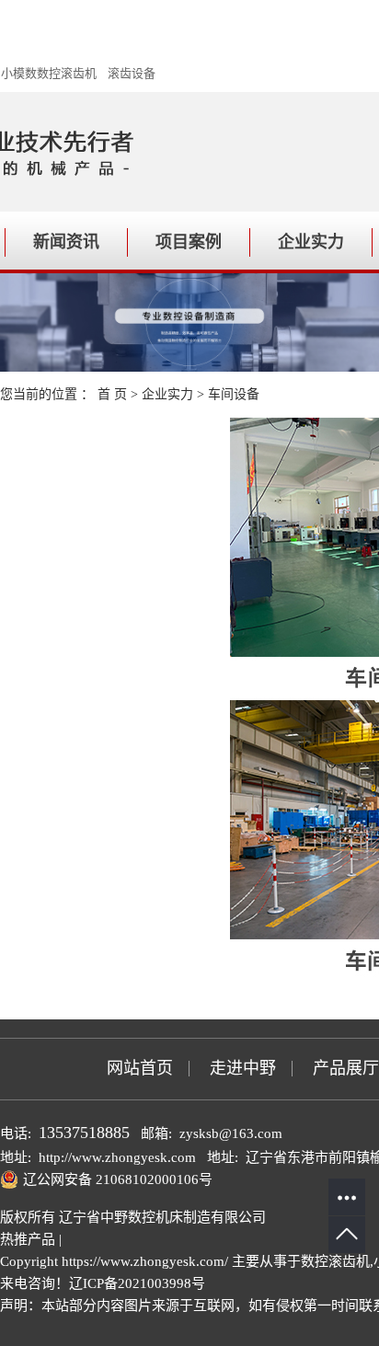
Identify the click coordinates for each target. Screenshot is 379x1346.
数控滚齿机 (335, 1261)
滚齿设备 (131, 73)
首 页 (112, 394)
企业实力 (311, 242)
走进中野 (243, 1068)
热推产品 (27, 1239)
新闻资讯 (66, 242)
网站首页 (140, 1068)
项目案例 (188, 242)
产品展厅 (346, 1068)
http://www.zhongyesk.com (117, 1157)
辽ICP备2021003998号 (137, 1283)
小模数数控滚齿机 (49, 73)
